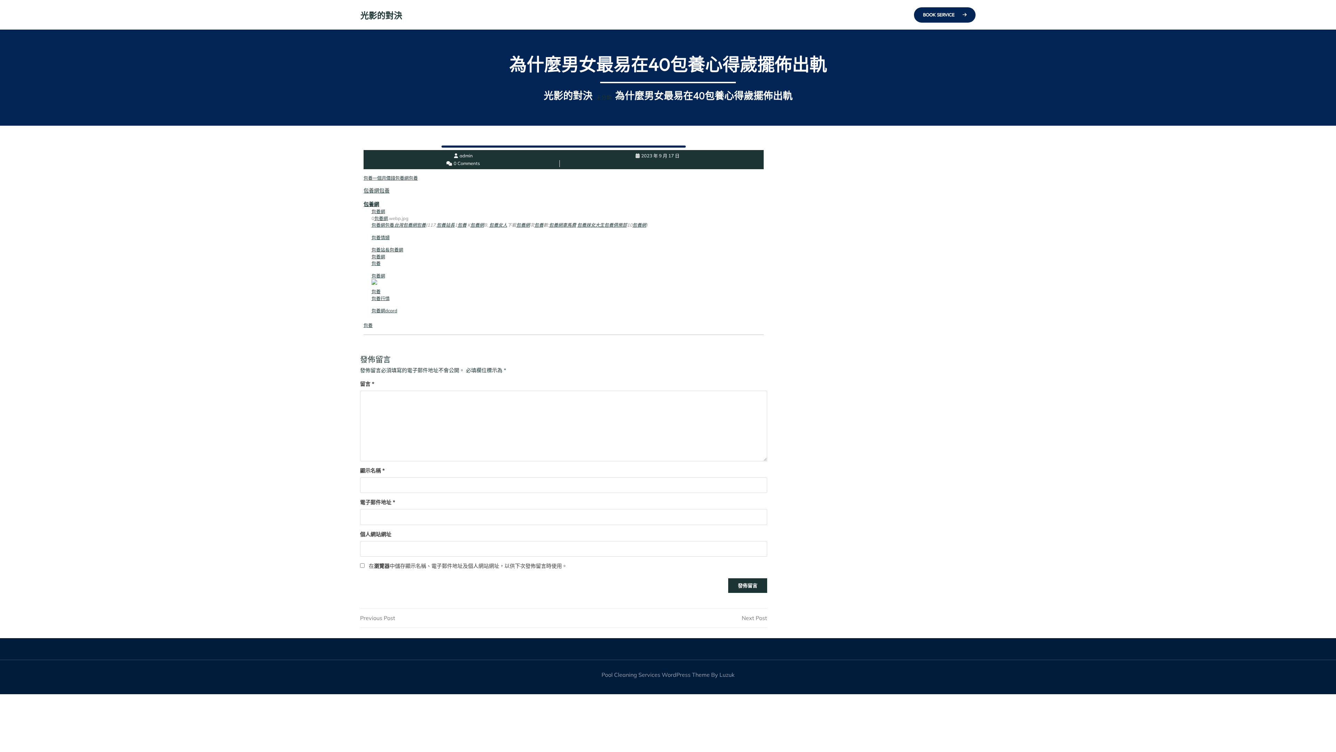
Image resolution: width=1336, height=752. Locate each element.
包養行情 (381, 298)
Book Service (939, 14)
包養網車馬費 (562, 225)
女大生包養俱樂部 (609, 225)
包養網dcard (384, 310)
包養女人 (498, 225)
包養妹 (584, 225)
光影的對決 (381, 15)
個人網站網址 (375, 534)
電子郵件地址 (377, 502)
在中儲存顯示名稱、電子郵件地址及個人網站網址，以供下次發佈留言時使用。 (468, 566)
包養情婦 (381, 237)
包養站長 (446, 225)
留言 (367, 384)
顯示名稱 (372, 470)
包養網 (402, 178)
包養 (413, 178)
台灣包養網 (405, 225)
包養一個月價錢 (379, 178)
